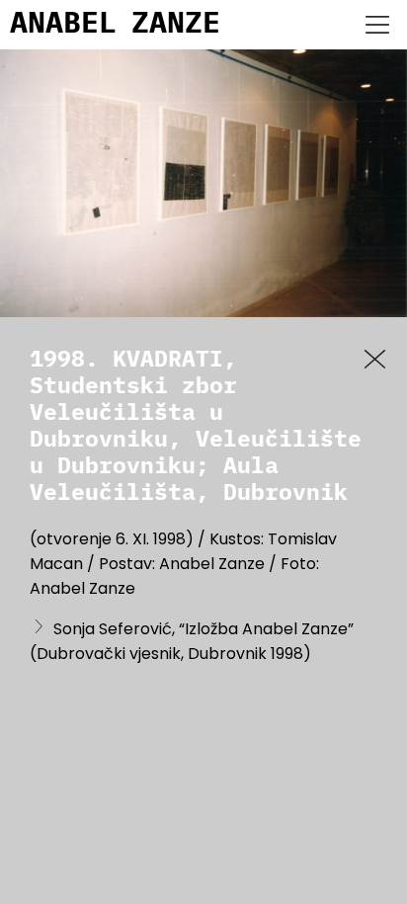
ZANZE (175, 25)
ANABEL (63, 25)
